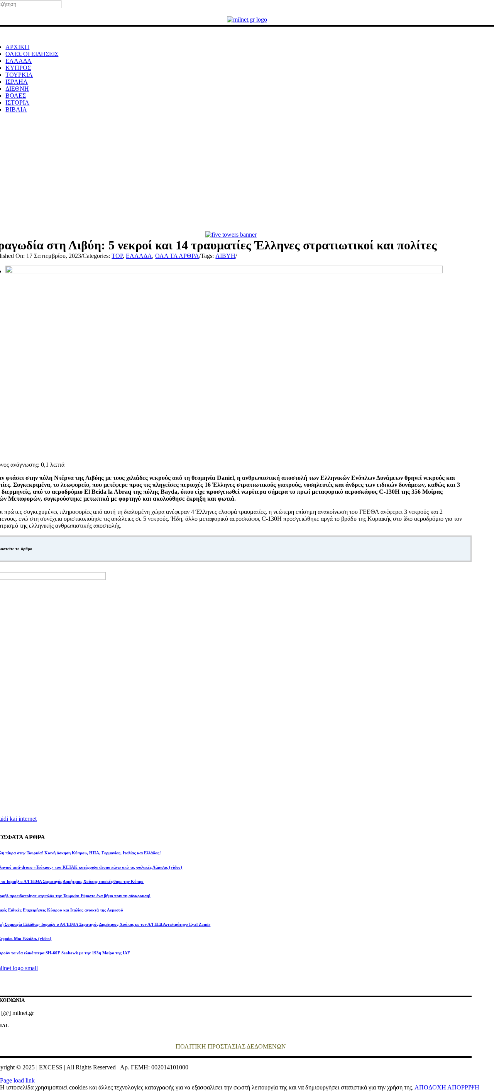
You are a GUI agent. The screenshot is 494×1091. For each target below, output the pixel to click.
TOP (117, 255)
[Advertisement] (247, 173)
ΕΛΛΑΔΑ (139, 255)
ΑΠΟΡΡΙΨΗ (463, 1087)
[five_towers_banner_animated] (231, 234)
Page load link (17, 1080)
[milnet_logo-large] (247, 19)
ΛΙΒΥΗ (225, 255)
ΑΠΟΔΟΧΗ (430, 1087)
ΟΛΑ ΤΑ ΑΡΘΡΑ (177, 255)
